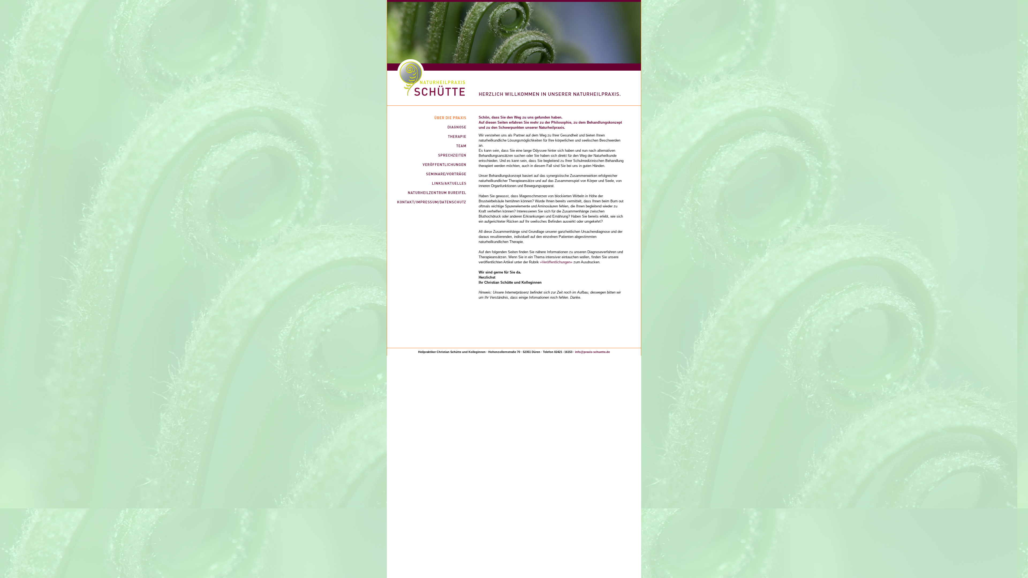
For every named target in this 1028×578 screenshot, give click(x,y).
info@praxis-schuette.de (592, 351)
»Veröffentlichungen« (556, 262)
